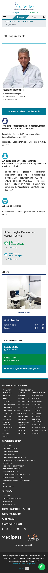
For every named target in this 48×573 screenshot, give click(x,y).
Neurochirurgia (23, 416)
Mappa (21, 17)
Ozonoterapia (38, 396)
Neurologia (22, 419)
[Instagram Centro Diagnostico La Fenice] (25, 529)
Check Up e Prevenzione (12, 524)
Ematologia (6, 425)
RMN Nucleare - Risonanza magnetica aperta (16, 480)
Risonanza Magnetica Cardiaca (12, 478)
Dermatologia (7, 413)
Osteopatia (6, 496)
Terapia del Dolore (40, 428)
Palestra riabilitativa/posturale (13, 498)
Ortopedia (21, 428)
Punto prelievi (8, 519)
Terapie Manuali (8, 501)
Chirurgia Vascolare (9, 410)
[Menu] (4, 17)
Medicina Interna (23, 404)
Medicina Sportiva (24, 410)
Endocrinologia (8, 428)
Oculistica (21, 425)
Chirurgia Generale (9, 404)
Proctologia (38, 407)
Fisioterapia (7, 491)
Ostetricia (21, 434)
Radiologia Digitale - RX (10, 472)
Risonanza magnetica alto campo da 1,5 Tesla (17, 475)
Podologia (37, 404)
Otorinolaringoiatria (39, 393)
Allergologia (7, 393)
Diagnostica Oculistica (10, 454)
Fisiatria (5, 436)
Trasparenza (30, 564)
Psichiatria (37, 410)
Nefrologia (22, 413)
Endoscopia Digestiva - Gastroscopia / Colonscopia (19, 460)
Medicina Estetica (23, 399)
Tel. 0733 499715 (12, 360)
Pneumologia (38, 401)
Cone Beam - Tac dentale (10, 448)
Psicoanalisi (37, 413)
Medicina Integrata (24, 402)
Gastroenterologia (24, 390)
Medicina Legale (23, 407)
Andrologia (6, 396)
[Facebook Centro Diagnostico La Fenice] (10, 529)
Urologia (37, 433)
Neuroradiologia (23, 422)
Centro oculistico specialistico (16, 509)
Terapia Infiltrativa (40, 430)
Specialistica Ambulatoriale (14, 385)
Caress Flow (7, 445)
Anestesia (6, 399)
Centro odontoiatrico (11, 514)
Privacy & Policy (19, 564)
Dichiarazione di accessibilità (24, 545)
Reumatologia (38, 422)
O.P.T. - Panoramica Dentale (11, 469)
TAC (4, 483)
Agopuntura (7, 390)
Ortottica (21, 431)
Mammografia (7, 463)
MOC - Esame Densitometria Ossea (13, 466)
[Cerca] (44, 17)
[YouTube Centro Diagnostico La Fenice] (18, 529)
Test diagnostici (8, 486)
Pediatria (36, 398)
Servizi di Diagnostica (11, 441)
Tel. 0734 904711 (12, 350)
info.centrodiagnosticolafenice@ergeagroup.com (23, 369)
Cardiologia (6, 402)
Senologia (37, 425)
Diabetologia (13, 247)
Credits (21, 569)
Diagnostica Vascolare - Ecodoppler (14, 457)
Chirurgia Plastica (8, 407)
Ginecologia (22, 393)
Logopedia (21, 396)
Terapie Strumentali (9, 504)
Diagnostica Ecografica (10, 451)
